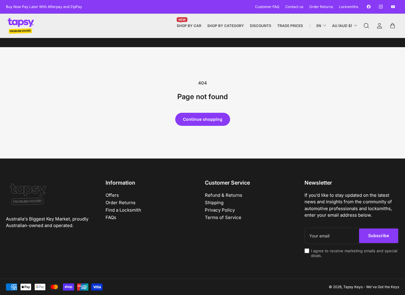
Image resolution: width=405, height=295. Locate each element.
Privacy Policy (220, 210)
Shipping (214, 202)
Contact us (294, 6)
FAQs (111, 217)
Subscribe (378, 235)
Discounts (260, 25)
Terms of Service (223, 217)
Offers (112, 195)
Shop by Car (189, 24)
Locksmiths (348, 6)
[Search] (366, 25)
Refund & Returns (223, 195)
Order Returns (321, 6)
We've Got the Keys (382, 287)
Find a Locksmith (123, 210)
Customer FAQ (267, 6)
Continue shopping (202, 119)
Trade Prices (290, 25)
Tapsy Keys (353, 287)
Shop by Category (225, 25)
